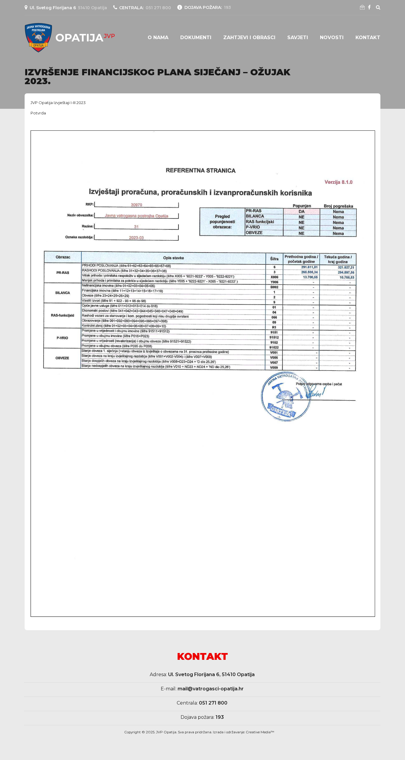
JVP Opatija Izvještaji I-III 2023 (58, 102)
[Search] (378, 7)
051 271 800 (213, 703)
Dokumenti (195, 37)
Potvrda (38, 113)
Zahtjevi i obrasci (249, 37)
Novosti (332, 37)
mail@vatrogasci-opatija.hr (211, 689)
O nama (158, 37)
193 (220, 717)
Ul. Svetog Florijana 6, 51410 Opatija (211, 674)
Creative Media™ (260, 732)
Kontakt (367, 37)
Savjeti (297, 37)
